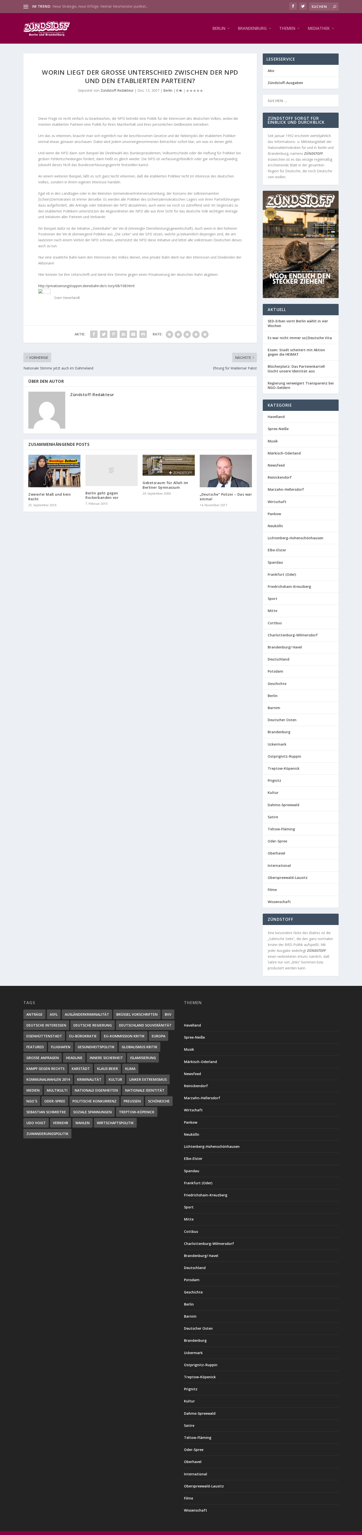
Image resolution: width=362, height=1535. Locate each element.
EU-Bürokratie (83, 1036)
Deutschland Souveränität (145, 1025)
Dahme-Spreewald (283, 804)
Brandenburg (252, 28)
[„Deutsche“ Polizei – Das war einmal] (226, 471)
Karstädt (81, 1068)
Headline (74, 1057)
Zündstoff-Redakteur (116, 90)
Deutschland (278, 659)
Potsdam (275, 671)
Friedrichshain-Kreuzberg (289, 586)
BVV (168, 1014)
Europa (158, 1036)
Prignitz (274, 780)
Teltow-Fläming (281, 829)
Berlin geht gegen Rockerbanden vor (101, 495)
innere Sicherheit (106, 1057)
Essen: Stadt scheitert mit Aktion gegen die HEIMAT (296, 352)
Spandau (275, 562)
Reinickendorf (280, 477)
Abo (271, 70)
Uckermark (277, 744)
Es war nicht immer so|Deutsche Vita (300, 337)
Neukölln (275, 525)
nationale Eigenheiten (96, 1090)
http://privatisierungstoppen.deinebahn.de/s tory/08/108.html (86, 285)
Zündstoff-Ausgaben (285, 82)
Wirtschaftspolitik (115, 1122)
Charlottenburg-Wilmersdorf (293, 635)
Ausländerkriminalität (87, 1014)
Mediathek (319, 28)
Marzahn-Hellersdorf (286, 489)
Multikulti (57, 1090)
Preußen (132, 1101)
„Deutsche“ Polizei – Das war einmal (226, 496)
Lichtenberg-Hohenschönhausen (295, 538)
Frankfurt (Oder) (282, 574)
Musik (273, 441)
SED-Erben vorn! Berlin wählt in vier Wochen (298, 323)
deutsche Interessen (46, 1025)
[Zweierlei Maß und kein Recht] (54, 471)
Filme (272, 889)
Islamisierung (143, 1057)
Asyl (54, 1014)
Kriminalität (89, 1079)
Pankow (274, 513)
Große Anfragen (42, 1057)
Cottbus (275, 623)
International (279, 865)
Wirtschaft (277, 501)
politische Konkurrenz (94, 1101)
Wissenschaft (279, 901)
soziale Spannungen (92, 1112)
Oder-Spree (277, 841)
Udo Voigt (36, 1122)
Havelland (276, 416)
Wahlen (82, 1122)
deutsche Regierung (92, 1025)
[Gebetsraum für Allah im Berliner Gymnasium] (169, 465)
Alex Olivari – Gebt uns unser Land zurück (85, 6)
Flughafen (60, 1047)
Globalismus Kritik (139, 1047)
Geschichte (277, 683)
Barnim (274, 707)
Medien (33, 1090)
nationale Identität (145, 1090)
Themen (287, 28)
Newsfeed (276, 465)
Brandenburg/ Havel (285, 647)
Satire (273, 817)
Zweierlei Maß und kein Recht (49, 496)
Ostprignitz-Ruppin (284, 756)
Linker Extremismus (148, 1079)
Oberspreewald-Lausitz (288, 877)
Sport (272, 598)
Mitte (272, 610)
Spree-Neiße (278, 428)
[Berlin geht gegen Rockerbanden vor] (111, 470)
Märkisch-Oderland (284, 453)
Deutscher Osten (282, 719)
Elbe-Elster (277, 550)
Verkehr (60, 1122)
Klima (130, 1068)
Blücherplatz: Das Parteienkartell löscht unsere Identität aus (296, 368)
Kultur (273, 792)
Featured (35, 1047)
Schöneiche (159, 1101)
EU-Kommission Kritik (124, 1036)
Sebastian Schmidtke (46, 1112)
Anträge (34, 1014)
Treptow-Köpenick (283, 768)
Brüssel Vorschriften (137, 1014)
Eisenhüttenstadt (44, 1036)
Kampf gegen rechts (45, 1068)
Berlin (219, 28)
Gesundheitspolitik (96, 1047)
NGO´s (31, 1101)
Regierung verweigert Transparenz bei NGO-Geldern (301, 385)
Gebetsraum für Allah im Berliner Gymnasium (165, 484)
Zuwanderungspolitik (47, 1133)
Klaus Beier (107, 1068)
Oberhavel (276, 853)
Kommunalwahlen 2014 (48, 1079)
